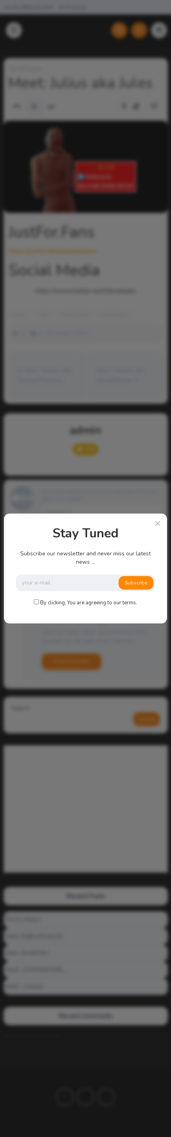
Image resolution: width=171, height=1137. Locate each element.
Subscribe (136, 583)
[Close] (157, 524)
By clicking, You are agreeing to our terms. (88, 602)
